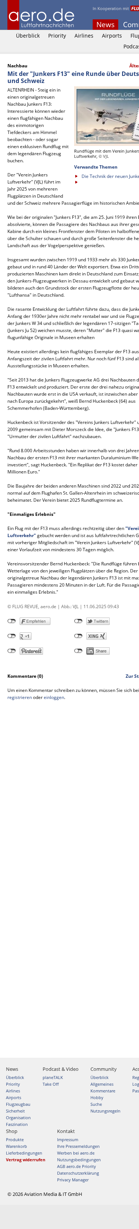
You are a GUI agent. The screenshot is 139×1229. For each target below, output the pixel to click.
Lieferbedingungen (24, 1153)
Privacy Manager (73, 1179)
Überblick (28, 35)
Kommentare (102, 1091)
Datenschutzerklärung (78, 1173)
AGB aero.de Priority (76, 1166)
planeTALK (53, 1077)
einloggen (54, 697)
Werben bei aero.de (76, 1153)
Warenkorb (16, 1146)
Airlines (84, 35)
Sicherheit (15, 1111)
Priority (57, 35)
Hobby (96, 1097)
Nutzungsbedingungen (79, 1159)
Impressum (67, 1139)
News (105, 24)
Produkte (15, 1139)
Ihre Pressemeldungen (78, 1146)
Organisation (18, 1117)
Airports (112, 35)
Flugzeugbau (18, 1104)
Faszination (17, 1124)
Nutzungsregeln (105, 1111)
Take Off (51, 1084)
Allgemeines (101, 1084)
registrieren (19, 697)
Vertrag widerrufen (25, 1159)
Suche (96, 1104)
